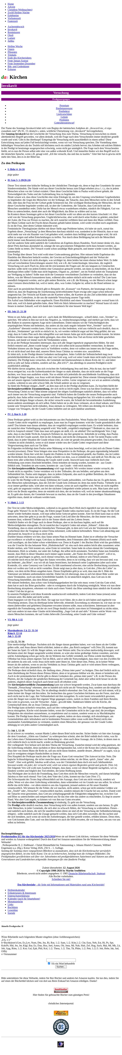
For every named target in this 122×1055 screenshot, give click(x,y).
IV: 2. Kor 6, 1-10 (17, 414)
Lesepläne (13, 910)
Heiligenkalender (16, 890)
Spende (11, 913)
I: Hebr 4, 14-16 (16, 169)
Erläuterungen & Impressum (22, 893)
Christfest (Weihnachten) (20, 9)
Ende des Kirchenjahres (19, 57)
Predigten (64, 119)
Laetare (11, 38)
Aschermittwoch (16, 26)
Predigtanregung (64, 108)
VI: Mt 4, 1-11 (15, 619)
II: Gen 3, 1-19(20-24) (19, 180)
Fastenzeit (13, 21)
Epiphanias (13, 15)
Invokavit (12, 29)
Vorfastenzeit (14, 18)
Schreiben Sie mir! (61, 879)
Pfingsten (12, 52)
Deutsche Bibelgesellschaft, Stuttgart (86, 873)
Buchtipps (13, 907)
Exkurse (12, 69)
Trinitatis (12, 55)
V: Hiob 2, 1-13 (16, 502)
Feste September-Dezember (21, 63)
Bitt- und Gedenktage (18, 66)
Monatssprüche (15, 901)
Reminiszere (14, 32)
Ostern (11, 49)
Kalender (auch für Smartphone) (24, 898)
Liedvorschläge (64, 114)
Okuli (10, 35)
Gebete (64, 117)
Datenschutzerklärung (19, 895)
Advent (11, 6)
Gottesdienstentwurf (64, 122)
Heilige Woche (15, 46)
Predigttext (64, 111)
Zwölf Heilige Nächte (19, 12)
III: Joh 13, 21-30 (17, 311)
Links (10, 904)
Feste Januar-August (18, 60)
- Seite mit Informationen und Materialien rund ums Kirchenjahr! (61, 884)
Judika (11, 41)
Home (11, 4)
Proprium (64, 105)
